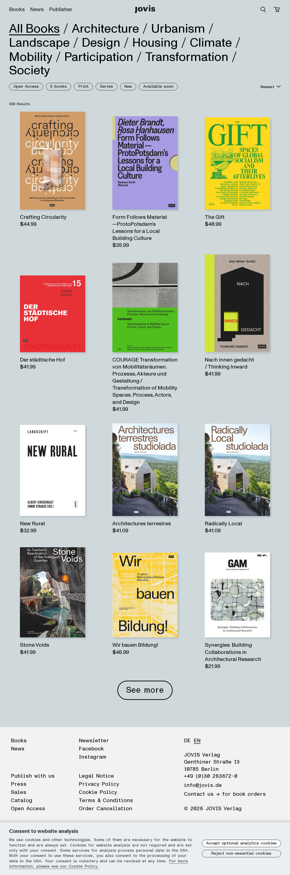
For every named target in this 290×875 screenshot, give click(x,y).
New (128, 86)
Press (19, 784)
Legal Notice (96, 776)
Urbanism (178, 28)
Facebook (91, 749)
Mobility (30, 57)
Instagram (92, 757)
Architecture (105, 28)
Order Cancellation (105, 808)
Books (17, 9)
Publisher (60, 9)
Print (83, 86)
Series (106, 86)
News (37, 9)
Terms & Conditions (106, 800)
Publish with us (33, 776)
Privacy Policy (99, 784)
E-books (58, 86)
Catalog (21, 800)
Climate (211, 42)
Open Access (26, 86)
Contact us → (202, 794)
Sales (18, 792)
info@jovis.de (203, 785)
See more (145, 690)
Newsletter (94, 740)
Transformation (186, 57)
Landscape (39, 42)
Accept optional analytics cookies (241, 843)
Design (101, 42)
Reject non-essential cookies (241, 853)
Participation (98, 57)
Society (29, 70)
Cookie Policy (98, 792)
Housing (155, 42)
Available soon (158, 86)
